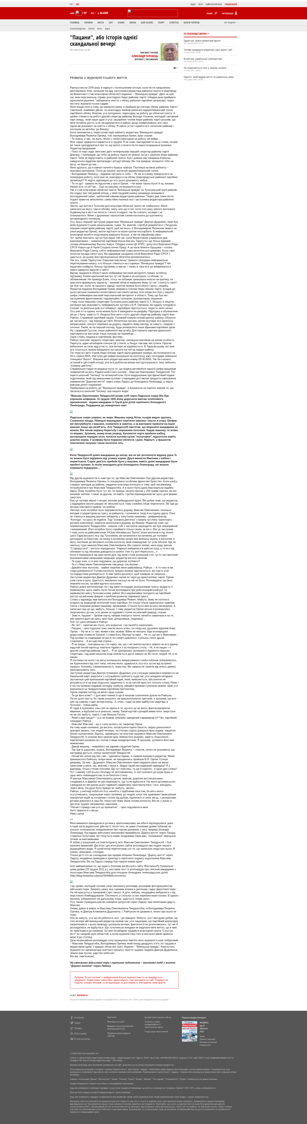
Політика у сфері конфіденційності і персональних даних (154, 1024)
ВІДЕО (193, 4)
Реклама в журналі (208, 1042)
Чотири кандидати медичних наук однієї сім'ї (208, 49)
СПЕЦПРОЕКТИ (231, 4)
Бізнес (121, 22)
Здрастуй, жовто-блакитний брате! (202, 40)
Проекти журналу (207, 1039)
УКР (77, 4)
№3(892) (204, 1022)
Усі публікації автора (195, 33)
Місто (101, 22)
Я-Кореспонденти (77, 28)
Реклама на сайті (116, 1022)
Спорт (161, 22)
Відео (107, 28)
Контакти (112, 1017)
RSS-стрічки (80, 1033)
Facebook (79, 1017)
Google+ (78, 1028)
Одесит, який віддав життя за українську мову (209, 77)
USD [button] (92, 13)
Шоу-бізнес (147, 22)
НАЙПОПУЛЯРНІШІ (214, 4)
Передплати (205, 1045)
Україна (88, 22)
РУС (71, 4)
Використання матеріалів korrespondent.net (120, 1027)
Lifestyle (174, 22)
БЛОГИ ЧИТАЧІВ (192, 22)
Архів (202, 1036)
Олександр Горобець (145, 56)
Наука (133, 22)
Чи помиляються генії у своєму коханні (205, 68)
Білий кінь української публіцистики (203, 59)
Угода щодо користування (156, 1031)
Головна (74, 22)
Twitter (77, 1023)
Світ (111, 22)
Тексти (91, 28)
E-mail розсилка (82, 1039)
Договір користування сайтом (158, 1017)
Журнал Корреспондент (194, 1017)
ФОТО (200, 4)
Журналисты (82, 995)
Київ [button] (72, 13)
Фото (99, 28)
